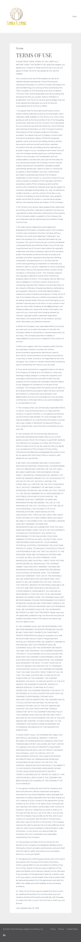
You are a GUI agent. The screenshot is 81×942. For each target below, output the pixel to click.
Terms (52, 929)
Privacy (61, 929)
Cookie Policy (72, 929)
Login (74, 16)
